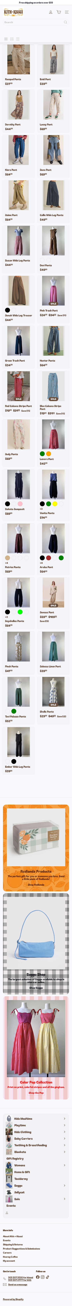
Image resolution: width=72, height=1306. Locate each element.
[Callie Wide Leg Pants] (53, 201)
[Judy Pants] (18, 440)
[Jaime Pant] (18, 201)
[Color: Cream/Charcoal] (48, 260)
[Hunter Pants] (53, 347)
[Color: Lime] (20, 612)
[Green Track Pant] (18, 347)
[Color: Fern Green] (61, 557)
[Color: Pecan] (13, 557)
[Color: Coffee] (13, 503)
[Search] (65, 22)
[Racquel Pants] (18, 65)
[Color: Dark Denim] (54, 557)
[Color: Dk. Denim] (20, 557)
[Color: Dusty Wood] (13, 310)
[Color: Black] (7, 310)
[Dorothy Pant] (18, 111)
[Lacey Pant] (53, 111)
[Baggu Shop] (36, 933)
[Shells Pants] (53, 698)
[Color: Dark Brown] (48, 557)
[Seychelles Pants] (18, 603)
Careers (7, 1252)
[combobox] (36, 22)
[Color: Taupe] (26, 612)
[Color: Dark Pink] (20, 503)
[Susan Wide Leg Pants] (18, 247)
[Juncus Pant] (53, 601)
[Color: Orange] (48, 453)
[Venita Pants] (53, 495)
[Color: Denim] (61, 503)
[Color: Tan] (7, 557)
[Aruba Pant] (53, 549)
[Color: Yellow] (54, 503)
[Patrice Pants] (18, 549)
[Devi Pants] (53, 249)
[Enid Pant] (53, 65)
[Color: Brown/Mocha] (42, 260)
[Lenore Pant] (53, 443)
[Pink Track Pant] (53, 297)
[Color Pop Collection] (36, 1038)
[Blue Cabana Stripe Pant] (53, 394)
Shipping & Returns (13, 1244)
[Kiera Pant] (18, 156)
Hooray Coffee (10, 1256)
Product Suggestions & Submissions (21, 1248)
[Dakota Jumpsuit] (18, 493)
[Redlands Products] (36, 837)
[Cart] (59, 12)
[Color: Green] (42, 453)
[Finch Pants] (18, 652)
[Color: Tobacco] (26, 557)
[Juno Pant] (53, 156)
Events (6, 1240)
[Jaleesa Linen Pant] (53, 652)
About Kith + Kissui (13, 1236)
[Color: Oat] (7, 761)
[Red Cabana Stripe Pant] (18, 392)
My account (9, 1260)
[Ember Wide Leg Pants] (18, 750)
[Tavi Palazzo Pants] (18, 700)
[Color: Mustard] (7, 711)
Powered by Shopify (13, 1299)
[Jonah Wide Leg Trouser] (18, 299)
